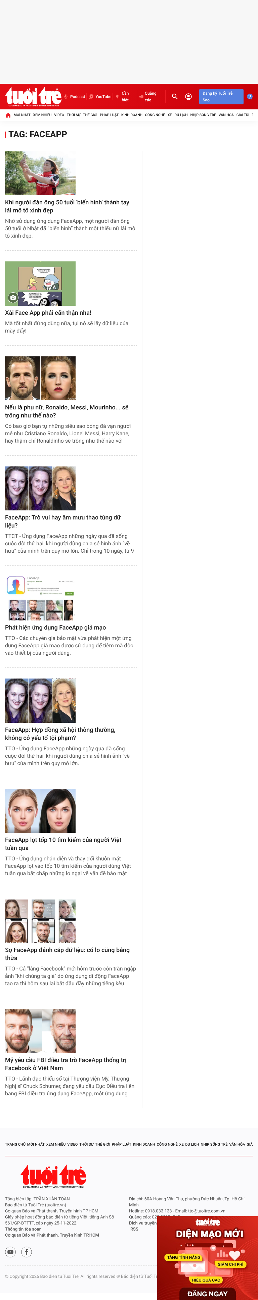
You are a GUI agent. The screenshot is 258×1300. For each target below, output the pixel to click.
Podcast (77, 96)
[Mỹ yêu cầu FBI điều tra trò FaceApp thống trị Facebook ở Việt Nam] (40, 1031)
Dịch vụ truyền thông (149, 1223)
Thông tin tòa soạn (23, 1229)
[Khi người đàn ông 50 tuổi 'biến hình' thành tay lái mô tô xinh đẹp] (40, 173)
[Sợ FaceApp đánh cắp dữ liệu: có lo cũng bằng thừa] (40, 921)
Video (59, 115)
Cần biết (125, 96)
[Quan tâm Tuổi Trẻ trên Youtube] (10, 1252)
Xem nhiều (42, 115)
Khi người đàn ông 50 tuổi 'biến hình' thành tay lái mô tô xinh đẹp (67, 206)
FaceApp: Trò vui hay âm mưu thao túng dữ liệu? (63, 521)
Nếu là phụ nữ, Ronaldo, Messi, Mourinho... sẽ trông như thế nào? (66, 411)
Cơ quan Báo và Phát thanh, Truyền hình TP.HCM (52, 1235)
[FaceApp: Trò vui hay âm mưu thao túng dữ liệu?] (40, 488)
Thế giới (90, 115)
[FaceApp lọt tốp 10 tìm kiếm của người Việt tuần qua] (40, 811)
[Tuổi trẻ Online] (54, 1176)
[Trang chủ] (8, 115)
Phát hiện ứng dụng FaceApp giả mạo (55, 627)
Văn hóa (226, 115)
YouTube (103, 96)
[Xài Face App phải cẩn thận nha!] (40, 283)
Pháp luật (109, 115)
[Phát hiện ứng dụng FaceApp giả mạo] (40, 598)
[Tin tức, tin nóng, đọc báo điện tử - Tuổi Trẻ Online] (33, 97)
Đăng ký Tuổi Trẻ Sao (217, 96)
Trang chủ (15, 1144)
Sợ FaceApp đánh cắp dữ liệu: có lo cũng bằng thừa (67, 954)
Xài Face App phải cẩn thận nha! (48, 312)
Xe (170, 115)
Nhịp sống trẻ (203, 115)
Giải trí (242, 115)
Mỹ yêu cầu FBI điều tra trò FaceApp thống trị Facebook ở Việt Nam (66, 1064)
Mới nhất (22, 115)
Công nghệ (155, 115)
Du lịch (180, 115)
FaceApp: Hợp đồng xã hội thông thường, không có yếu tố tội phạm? (60, 734)
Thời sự (73, 115)
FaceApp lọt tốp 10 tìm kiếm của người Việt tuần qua (63, 844)
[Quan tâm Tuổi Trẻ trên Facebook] (26, 1252)
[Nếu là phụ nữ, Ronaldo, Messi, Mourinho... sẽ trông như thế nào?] (40, 378)
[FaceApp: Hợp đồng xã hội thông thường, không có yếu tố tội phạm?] (40, 700)
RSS (134, 1229)
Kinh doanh (131, 115)
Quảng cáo (151, 96)
